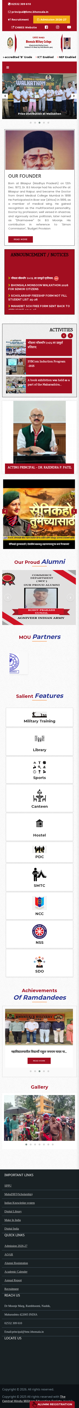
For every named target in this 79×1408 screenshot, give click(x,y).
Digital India (11, 1228)
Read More (39, 1061)
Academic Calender (15, 1271)
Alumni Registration (55, 1404)
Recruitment (20, 19)
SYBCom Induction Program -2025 (46, 364)
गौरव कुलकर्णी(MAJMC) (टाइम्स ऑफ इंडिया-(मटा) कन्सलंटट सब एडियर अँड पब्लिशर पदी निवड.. (39, 1052)
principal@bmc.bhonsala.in (30, 12)
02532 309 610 (20, 4)
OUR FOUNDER (24, 176)
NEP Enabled (39, 57)
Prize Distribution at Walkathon (39, 113)
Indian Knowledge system (19, 1202)
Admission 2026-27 (53, 19)
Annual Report (13, 1280)
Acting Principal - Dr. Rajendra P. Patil (39, 467)
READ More (20, 239)
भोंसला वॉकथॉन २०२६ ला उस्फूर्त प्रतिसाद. (32, 267)
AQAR (8, 1254)
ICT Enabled (17, 57)
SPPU (8, 1185)
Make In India (12, 1220)
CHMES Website (25, 27)
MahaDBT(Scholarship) (18, 1194)
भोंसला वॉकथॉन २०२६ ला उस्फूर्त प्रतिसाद (45, 345)
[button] (30, 123)
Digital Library (13, 1211)
